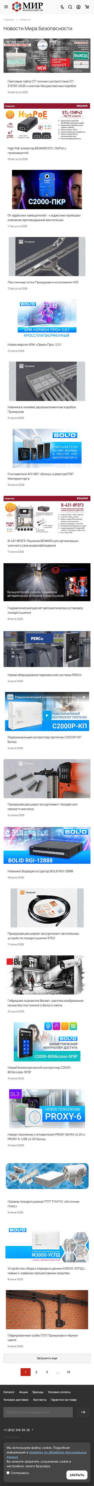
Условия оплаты (59, 1392)
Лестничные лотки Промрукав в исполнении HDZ (43, 282)
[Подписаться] (83, 1412)
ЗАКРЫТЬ (77, 1475)
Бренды (38, 1392)
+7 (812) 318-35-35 (16, 1430)
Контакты (39, 1400)
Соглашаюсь (20, 1473)
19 (68, 1372)
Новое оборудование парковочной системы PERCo (44, 675)
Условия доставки (16, 1400)
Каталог (9, 1392)
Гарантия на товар (64, 1400)
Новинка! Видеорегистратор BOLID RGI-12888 (40, 871)
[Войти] (78, 7)
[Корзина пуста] (87, 7)
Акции (23, 1392)
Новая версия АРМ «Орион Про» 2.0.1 (34, 344)
